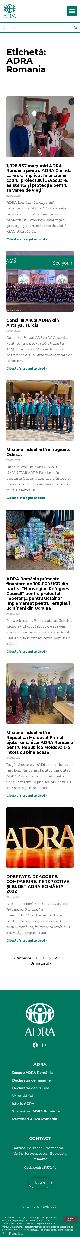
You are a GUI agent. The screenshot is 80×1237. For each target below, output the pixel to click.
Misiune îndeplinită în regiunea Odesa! (39, 452)
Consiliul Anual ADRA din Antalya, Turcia (32, 323)
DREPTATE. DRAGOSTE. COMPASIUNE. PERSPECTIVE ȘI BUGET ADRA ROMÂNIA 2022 (37, 884)
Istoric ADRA (23, 1104)
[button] (72, 11)
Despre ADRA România (32, 1073)
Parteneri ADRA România (34, 1119)
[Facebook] (35, 1045)
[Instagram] (45, 1045)
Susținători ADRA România (36, 1111)
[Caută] (75, 27)
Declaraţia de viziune (30, 1088)
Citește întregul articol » (27, 239)
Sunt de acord (70, 1219)
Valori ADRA (23, 1096)
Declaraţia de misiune (31, 1080)
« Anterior (22, 958)
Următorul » (41, 963)
